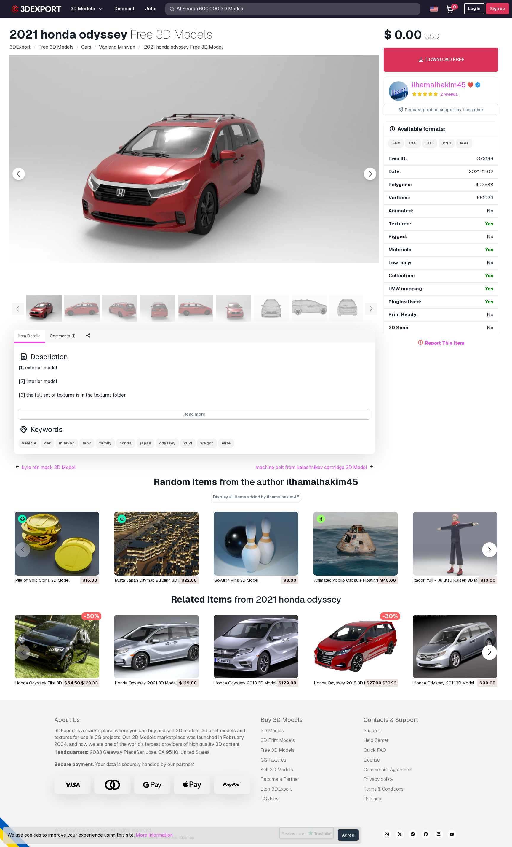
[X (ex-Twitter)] (400, 835)
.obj (412, 143)
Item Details (29, 336)
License (372, 760)
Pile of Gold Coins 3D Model (42, 580)
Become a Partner (279, 779)
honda (125, 443)
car (47, 443)
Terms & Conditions (384, 789)
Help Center (376, 740)
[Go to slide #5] (195, 308)
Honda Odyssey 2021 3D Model (146, 683)
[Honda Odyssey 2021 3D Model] (156, 646)
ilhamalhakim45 (439, 84)
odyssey (167, 443)
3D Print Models (277, 740)
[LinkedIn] (439, 835)
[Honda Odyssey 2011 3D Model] (455, 646)
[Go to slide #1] (44, 308)
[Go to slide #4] (157, 308)
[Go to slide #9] (347, 308)
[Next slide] (370, 174)
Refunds (372, 799)
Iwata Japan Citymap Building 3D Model (152, 580)
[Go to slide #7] (271, 308)
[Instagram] (387, 835)
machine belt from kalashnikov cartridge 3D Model (311, 467)
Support (372, 730)
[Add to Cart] (78, 567)
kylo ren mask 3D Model (49, 467)
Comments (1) (63, 336)
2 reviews (449, 94)
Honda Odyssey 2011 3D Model (444, 683)
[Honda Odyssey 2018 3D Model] (256, 646)
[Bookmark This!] (90, 567)
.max (464, 143)
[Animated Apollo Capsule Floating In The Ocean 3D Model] (355, 544)
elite (226, 443)
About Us (67, 720)
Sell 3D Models (276, 770)
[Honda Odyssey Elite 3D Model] (57, 646)
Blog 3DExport (276, 789)
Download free (444, 59)
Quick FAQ (375, 750)
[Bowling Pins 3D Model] (256, 544)
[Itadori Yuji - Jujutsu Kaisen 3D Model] (455, 544)
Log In (474, 8)
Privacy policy (378, 779)
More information (154, 835)
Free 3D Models (277, 750)
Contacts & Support (391, 720)
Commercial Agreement (388, 770)
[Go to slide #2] (82, 308)
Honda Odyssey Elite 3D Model (45, 683)
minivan (67, 443)
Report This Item (445, 343)
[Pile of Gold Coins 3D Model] (57, 544)
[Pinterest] (413, 835)
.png (446, 143)
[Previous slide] (18, 174)
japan (145, 443)
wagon (207, 443)
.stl (429, 143)
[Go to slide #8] (309, 308)
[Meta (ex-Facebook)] (426, 835)
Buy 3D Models (281, 720)
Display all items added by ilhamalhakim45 (256, 497)
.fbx (396, 143)
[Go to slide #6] (233, 308)
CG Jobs (269, 799)
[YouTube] (452, 835)
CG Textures (273, 760)
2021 (187, 443)
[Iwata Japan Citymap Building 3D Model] (156, 544)
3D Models (272, 730)
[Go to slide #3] (119, 308)
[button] (489, 549)
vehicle (29, 443)
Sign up (497, 8)
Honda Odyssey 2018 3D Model (245, 683)
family (105, 443)
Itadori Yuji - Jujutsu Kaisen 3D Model (450, 580)
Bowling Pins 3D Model (236, 580)
